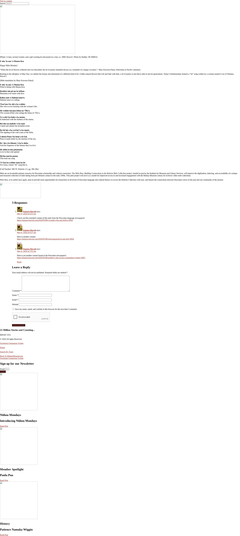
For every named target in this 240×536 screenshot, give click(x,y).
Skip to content (6, 1)
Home (2, 348)
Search (2, 3)
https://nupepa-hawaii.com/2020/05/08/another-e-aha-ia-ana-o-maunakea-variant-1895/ (51, 258)
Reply (19, 224)
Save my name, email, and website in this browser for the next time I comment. (46, 309)
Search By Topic (6, 352)
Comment (16, 291)
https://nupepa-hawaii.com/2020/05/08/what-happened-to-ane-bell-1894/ (45, 239)
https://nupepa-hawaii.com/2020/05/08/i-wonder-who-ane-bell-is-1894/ (45, 220)
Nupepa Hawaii (29, 211)
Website (15, 304)
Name (15, 295)
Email (15, 300)
